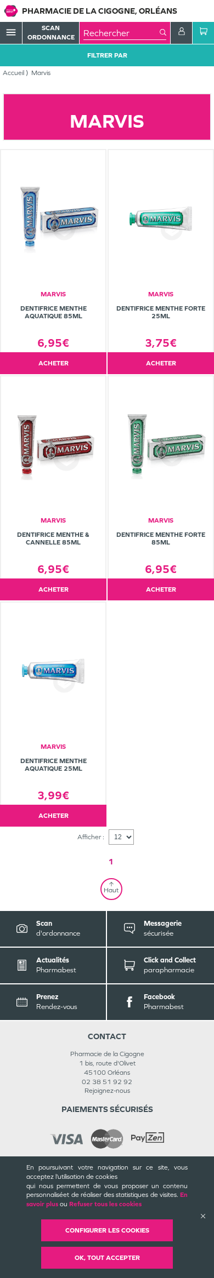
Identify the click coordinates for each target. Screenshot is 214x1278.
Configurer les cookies (107, 1230)
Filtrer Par (107, 55)
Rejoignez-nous (107, 1090)
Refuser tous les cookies (105, 1204)
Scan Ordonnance (51, 32)
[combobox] (121, 33)
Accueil (13, 73)
